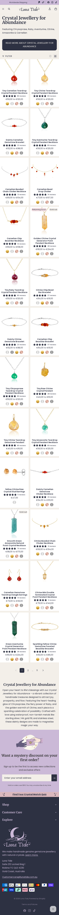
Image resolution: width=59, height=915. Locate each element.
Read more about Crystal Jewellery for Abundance (29, 44)
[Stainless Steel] (21, 104)
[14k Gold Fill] (7, 104)
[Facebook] (48, 2)
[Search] (9, 9)
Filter (8, 56)
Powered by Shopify (37, 898)
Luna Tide (24, 898)
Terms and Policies (29, 904)
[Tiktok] (34, 910)
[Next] (43, 670)
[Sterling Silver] (12, 104)
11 (37, 670)
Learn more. (31, 855)
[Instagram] (52, 2)
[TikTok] (56, 2)
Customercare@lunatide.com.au (19, 877)
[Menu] (3, 9)
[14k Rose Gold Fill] (17, 104)
